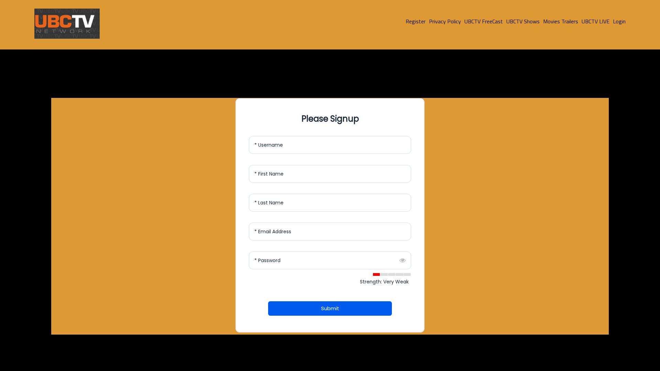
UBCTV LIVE (595, 21)
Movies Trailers (560, 21)
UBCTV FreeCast (483, 21)
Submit (330, 308)
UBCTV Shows (523, 21)
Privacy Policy (445, 21)
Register (416, 21)
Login (619, 21)
